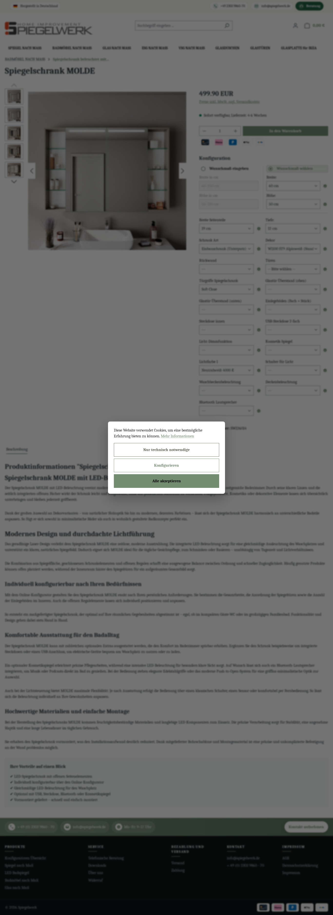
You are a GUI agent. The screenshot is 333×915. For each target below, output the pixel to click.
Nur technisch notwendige (166, 450)
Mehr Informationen (177, 436)
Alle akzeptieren (166, 481)
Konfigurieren (166, 465)
